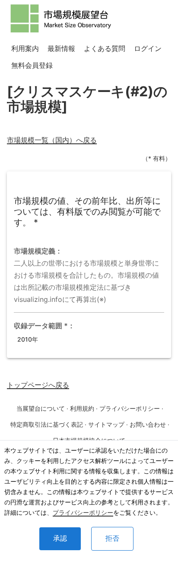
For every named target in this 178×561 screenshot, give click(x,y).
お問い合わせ (148, 424)
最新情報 (61, 48)
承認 (60, 538)
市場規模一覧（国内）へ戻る (52, 140)
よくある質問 (104, 48)
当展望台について (40, 408)
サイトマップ (106, 424)
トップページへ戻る (38, 384)
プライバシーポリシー (83, 512)
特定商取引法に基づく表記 (46, 424)
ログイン (148, 48)
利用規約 (82, 408)
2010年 (27, 339)
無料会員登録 (32, 65)
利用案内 (25, 48)
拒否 (112, 538)
